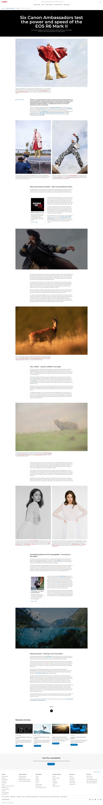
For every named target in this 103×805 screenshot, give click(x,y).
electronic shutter (41, 108)
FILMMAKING (72, 735)
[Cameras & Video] (40, 4)
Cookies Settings (63, 796)
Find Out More (55, 743)
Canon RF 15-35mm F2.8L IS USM (21, 92)
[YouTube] (100, 799)
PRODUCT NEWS (18, 735)
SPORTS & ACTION (37, 735)
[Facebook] (89, 799)
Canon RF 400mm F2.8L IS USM (37, 358)
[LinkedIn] (95, 799)
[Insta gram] (92, 799)
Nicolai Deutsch (48, 112)
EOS (44, 673)
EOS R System (45, 111)
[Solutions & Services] (62, 4)
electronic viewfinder (34, 540)
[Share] (51, 711)
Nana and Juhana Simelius (58, 112)
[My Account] (100, 2)
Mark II (39, 561)
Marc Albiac (42, 112)
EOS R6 (59, 560)
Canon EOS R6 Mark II (43, 90)
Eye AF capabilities (73, 175)
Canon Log (33, 380)
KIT (51, 13)
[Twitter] (97, 799)
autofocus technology (54, 107)
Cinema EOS (38, 673)
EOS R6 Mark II (63, 576)
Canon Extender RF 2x (38, 454)
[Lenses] (44, 4)
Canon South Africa (5, 799)
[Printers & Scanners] (53, 4)
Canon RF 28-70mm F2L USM (29, 544)
